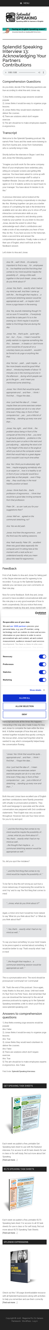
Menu (26, 3)
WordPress (26, 1321)
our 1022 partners (18, 626)
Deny (24, 714)
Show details (35, 690)
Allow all (24, 698)
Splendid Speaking (25, 17)
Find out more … (10, 1160)
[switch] (42, 664)
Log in (35, 1321)
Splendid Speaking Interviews (23, 1071)
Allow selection (24, 706)
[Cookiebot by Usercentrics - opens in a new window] (35, 613)
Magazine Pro (27, 1318)
